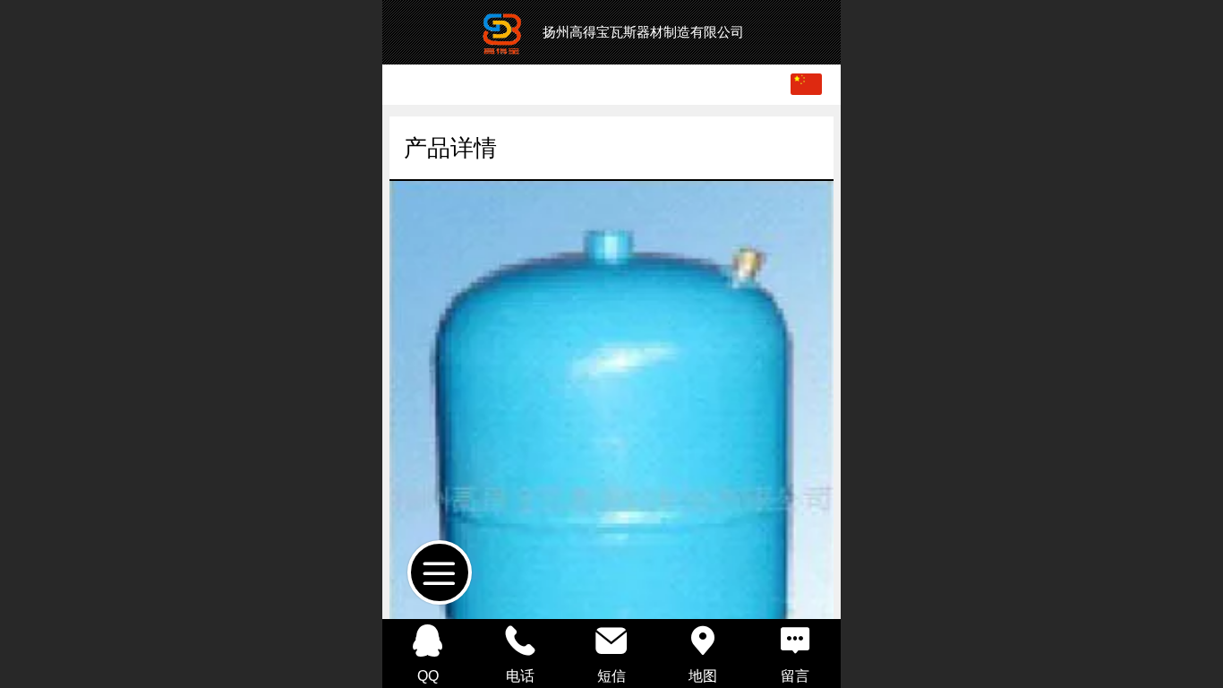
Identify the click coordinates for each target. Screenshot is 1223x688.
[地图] (702, 640)
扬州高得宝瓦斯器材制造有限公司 (643, 31)
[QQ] (428, 640)
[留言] (795, 640)
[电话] (519, 640)
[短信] (611, 640)
